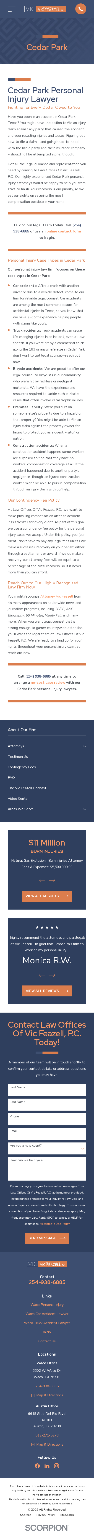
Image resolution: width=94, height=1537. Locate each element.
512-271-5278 (47, 1435)
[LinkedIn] (46, 1465)
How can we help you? (26, 1160)
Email (14, 1131)
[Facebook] (37, 1465)
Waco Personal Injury (47, 1304)
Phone (14, 1117)
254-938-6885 (47, 1282)
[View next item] (52, 880)
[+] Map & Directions (47, 1395)
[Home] (45, 9)
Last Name (17, 1102)
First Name (17, 1087)
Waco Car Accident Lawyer (47, 1314)
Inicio (47, 1332)
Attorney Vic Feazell (56, 596)
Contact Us (47, 1341)
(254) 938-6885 (38, 676)
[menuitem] (44, 746)
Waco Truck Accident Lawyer (47, 1323)
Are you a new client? (26, 1146)
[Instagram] (56, 1465)
